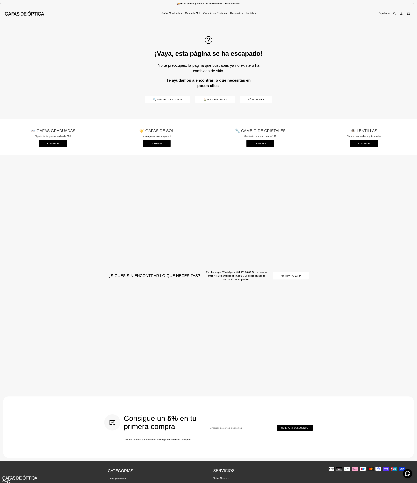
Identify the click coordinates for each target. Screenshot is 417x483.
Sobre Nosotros (221, 478)
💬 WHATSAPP (256, 99)
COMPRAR (53, 143)
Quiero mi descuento (294, 428)
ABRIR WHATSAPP (291, 275)
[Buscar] (394, 13)
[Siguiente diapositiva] (413, 3)
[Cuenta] (401, 13)
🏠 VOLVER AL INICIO (215, 99)
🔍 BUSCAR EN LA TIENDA (167, 99)
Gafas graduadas (117, 478)
